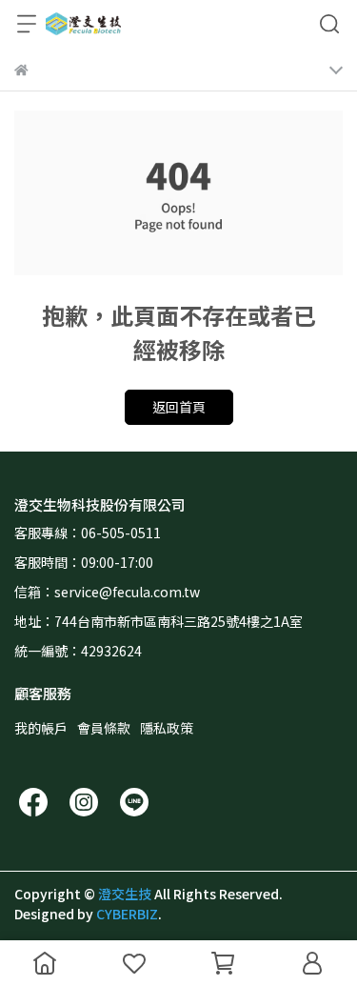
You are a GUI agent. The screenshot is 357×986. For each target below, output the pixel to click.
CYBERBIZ (127, 913)
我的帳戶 (41, 727)
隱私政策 (166, 727)
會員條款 (103, 727)
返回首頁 (179, 406)
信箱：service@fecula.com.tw (107, 591)
